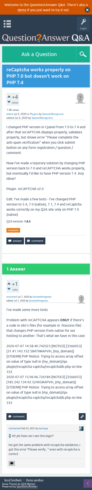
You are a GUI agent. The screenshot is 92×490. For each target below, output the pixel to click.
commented (15, 428)
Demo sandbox (34, 480)
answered (11, 296)
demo (22, 10)
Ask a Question (39, 54)
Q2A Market (28, 483)
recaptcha (13, 230)
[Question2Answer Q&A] (46, 36)
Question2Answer (27, 486)
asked (9, 114)
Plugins (34, 114)
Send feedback (13, 480)
